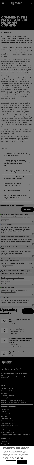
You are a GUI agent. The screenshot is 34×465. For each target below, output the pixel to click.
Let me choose (10, 462)
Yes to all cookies (22, 462)
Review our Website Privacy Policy (15, 458)
